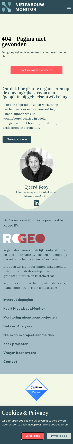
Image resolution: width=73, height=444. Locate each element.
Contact (10, 361)
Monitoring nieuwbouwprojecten (30, 317)
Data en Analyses (17, 326)
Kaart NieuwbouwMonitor (24, 308)
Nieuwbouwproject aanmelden (28, 335)
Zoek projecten (15, 344)
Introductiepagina (18, 299)
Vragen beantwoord (19, 352)
